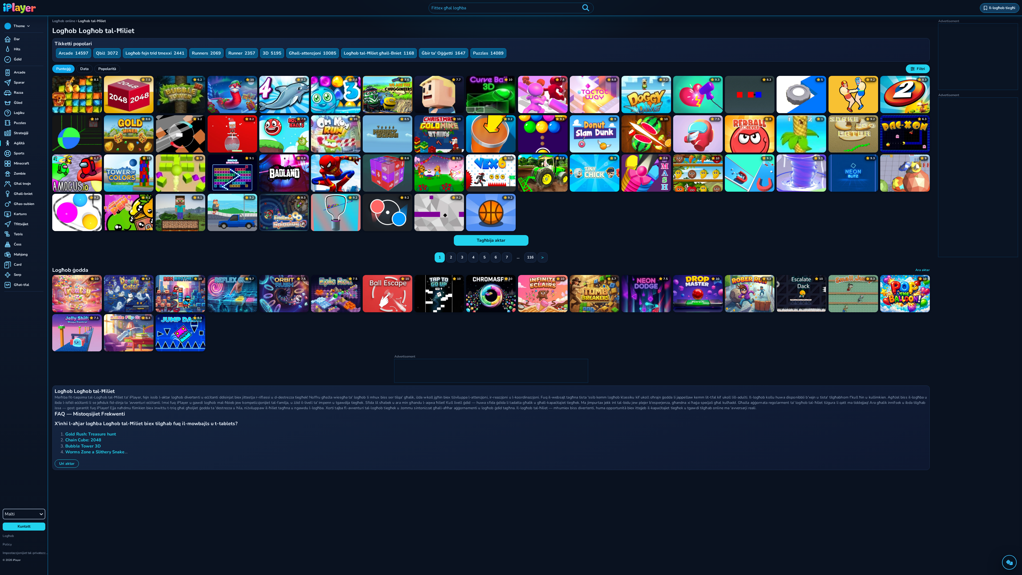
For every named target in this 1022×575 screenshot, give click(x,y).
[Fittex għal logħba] (586, 8)
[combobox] (511, 8)
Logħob (8, 536)
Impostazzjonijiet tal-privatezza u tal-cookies (25, 553)
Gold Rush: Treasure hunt (90, 434)
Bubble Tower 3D (83, 446)
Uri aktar (66, 463)
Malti (10, 514)
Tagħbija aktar (491, 240)
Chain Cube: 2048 (83, 440)
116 (530, 257)
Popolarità (107, 68)
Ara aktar (922, 270)
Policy (7, 544)
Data (84, 68)
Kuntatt (24, 526)
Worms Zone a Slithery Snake (95, 452)
